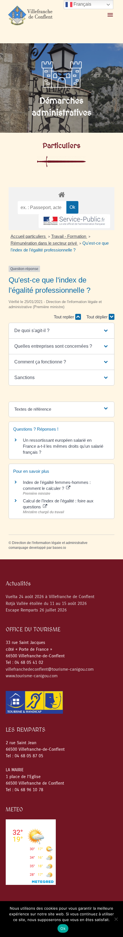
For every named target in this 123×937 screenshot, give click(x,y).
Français (81, 4)
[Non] (116, 919)
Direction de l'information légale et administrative (50, 543)
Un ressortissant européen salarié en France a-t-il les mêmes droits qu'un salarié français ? (63, 446)
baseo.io (59, 548)
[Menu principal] (110, 15)
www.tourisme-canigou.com (31, 676)
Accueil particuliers (29, 236)
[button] (61, 330)
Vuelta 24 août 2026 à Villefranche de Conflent (50, 596)
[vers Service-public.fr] (74, 221)
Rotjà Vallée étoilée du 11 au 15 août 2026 (46, 603)
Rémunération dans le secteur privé (44, 243)
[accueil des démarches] (61, 194)
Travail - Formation (69, 236)
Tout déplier (97, 316)
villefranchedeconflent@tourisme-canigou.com (50, 669)
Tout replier (64, 316)
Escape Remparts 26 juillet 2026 (36, 610)
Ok (63, 928)
